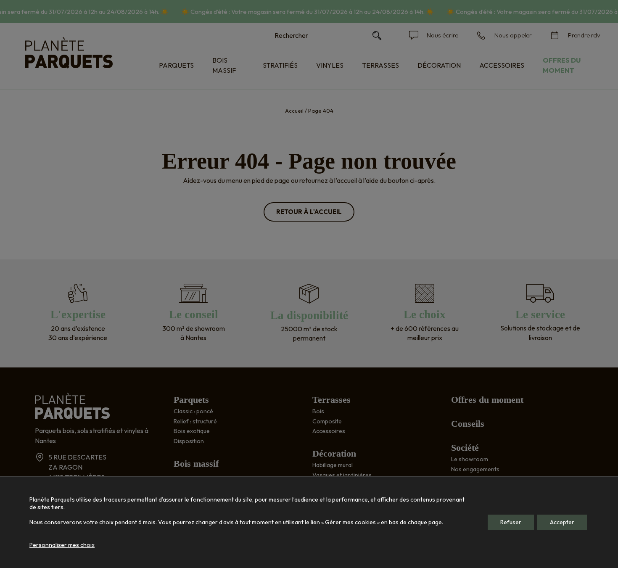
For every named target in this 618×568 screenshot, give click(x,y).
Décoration (439, 65)
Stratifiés (280, 65)
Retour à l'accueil (309, 212)
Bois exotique (192, 431)
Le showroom (469, 459)
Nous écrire (442, 35)
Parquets (176, 65)
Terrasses (380, 65)
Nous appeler (513, 35)
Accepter (562, 522)
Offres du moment (562, 65)
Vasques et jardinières (342, 475)
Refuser (510, 522)
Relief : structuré (195, 421)
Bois (318, 411)
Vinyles (329, 65)
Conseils (467, 423)
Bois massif (224, 65)
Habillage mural (332, 465)
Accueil (294, 110)
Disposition (189, 441)
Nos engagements (475, 469)
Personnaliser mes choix (62, 545)
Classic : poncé (193, 411)
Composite (327, 421)
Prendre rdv (584, 35)
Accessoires (501, 65)
